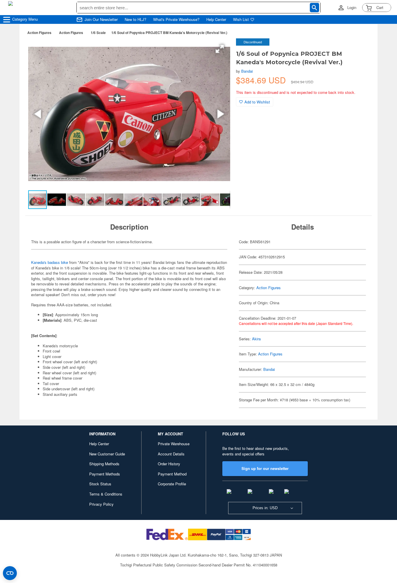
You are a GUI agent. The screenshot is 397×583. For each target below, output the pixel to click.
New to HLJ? (135, 19)
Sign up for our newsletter (265, 468)
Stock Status (100, 484)
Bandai (247, 71)
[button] (219, 49)
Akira (256, 338)
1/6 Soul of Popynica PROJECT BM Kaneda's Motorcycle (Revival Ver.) (169, 32)
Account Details (171, 454)
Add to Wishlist (257, 102)
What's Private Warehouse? (176, 19)
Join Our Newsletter (101, 19)
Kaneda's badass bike (49, 262)
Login (351, 7)
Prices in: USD (265, 508)
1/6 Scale (98, 32)
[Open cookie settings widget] (10, 573)
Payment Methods (104, 474)
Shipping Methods (104, 463)
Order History (169, 463)
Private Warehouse (173, 443)
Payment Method (172, 474)
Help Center (216, 19)
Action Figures (39, 32)
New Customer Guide (107, 454)
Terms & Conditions (105, 494)
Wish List (241, 19)
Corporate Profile (172, 484)
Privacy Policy (101, 504)
